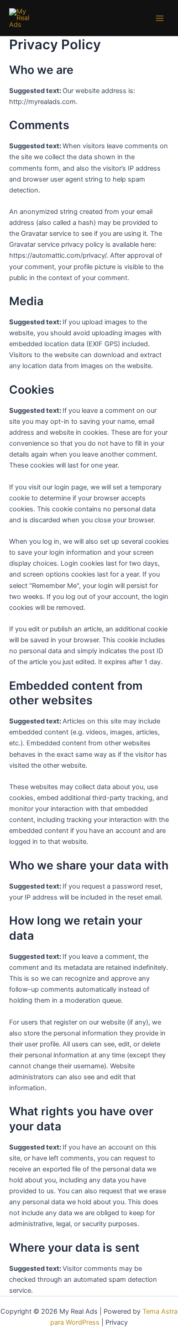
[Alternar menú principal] (160, 18)
